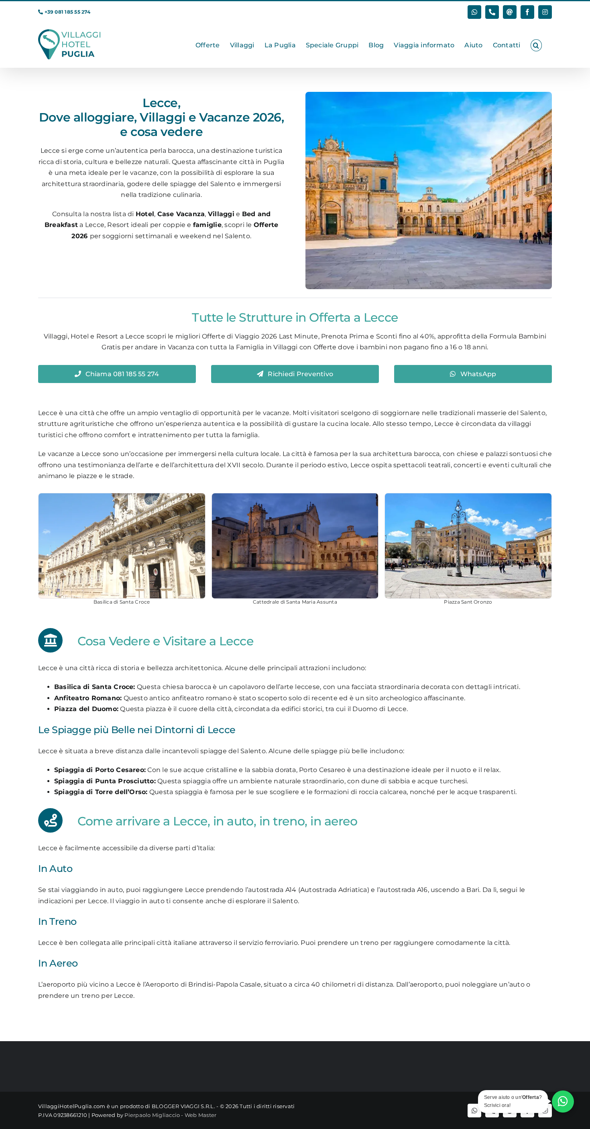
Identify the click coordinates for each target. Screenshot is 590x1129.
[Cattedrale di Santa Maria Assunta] (295, 545)
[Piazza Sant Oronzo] (468, 545)
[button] (536, 45)
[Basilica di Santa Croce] (122, 545)
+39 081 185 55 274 (67, 12)
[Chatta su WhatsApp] (563, 1101)
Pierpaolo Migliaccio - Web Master (170, 1115)
